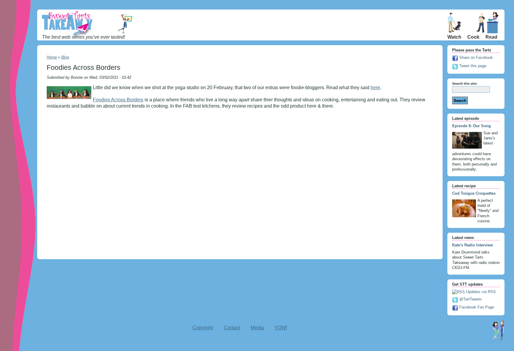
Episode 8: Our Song (471, 126)
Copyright (202, 327)
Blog (65, 57)
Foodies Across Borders (118, 99)
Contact (232, 327)
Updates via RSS (480, 291)
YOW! (281, 327)
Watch (454, 37)
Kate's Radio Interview (472, 245)
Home (52, 57)
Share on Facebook (475, 57)
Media (257, 327)
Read (491, 37)
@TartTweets (470, 299)
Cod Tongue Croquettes (474, 193)
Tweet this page (472, 66)
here (375, 87)
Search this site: (464, 83)
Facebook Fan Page (476, 307)
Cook (473, 37)
